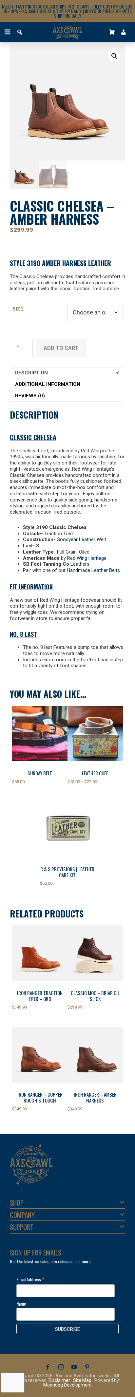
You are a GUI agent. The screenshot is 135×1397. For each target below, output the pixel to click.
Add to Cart (61, 348)
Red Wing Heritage (86, 558)
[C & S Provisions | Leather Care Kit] (67, 829)
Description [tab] (31, 373)
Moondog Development (67, 1385)
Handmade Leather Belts (93, 570)
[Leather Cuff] (95, 733)
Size (17, 309)
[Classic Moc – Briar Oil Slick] (95, 953)
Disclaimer (59, 1380)
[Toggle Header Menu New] (6, 32)
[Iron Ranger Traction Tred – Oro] (40, 953)
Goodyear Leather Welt (81, 539)
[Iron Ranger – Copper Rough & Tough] (40, 1055)
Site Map (82, 1380)
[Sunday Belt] (40, 733)
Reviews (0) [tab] (30, 396)
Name (21, 1303)
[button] (114, 56)
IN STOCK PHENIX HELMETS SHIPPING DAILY (93, 13)
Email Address (30, 1279)
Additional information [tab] (47, 384)
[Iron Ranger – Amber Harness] (95, 1055)
